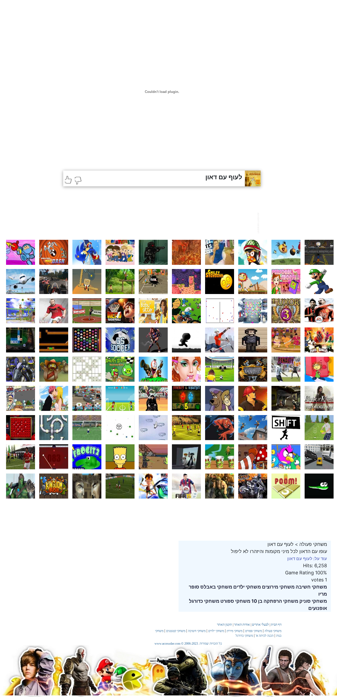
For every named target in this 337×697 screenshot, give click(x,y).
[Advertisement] (159, 222)
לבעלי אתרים (260, 624)
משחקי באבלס (215, 587)
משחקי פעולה (273, 631)
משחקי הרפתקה (280, 601)
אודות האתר (242, 624)
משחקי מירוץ (234, 631)
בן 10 (256, 601)
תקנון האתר (224, 624)
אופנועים (317, 608)
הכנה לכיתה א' (265, 636)
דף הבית (276, 624)
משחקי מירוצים (278, 587)
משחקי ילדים (246, 587)
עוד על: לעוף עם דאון (307, 558)
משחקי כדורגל (204, 601)
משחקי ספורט (234, 601)
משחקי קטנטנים (175, 631)
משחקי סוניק (312, 601)
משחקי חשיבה (311, 587)
